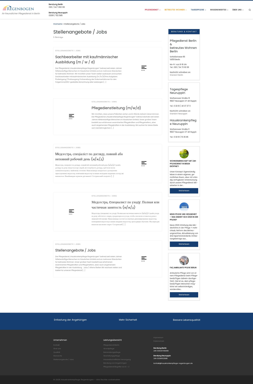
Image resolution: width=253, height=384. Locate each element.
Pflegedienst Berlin (111, 345)
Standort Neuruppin (178, 113)
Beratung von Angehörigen (115, 363)
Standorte (57, 356)
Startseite (57, 24)
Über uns (57, 348)
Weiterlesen (184, 190)
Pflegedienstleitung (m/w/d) (116, 108)
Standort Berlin (176, 75)
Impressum (158, 337)
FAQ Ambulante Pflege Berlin (183, 267)
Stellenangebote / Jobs (75, 250)
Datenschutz (159, 341)
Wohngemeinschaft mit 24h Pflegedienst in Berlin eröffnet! (183, 164)
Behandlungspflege (111, 352)
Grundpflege (108, 348)
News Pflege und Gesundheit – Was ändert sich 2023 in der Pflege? (184, 217)
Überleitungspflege (111, 356)
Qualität (56, 352)
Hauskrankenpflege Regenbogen (77, 379)
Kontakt (56, 345)
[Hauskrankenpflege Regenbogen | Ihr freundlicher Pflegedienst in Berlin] (18, 8)
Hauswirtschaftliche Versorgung (117, 359)
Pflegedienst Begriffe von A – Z (116, 367)
